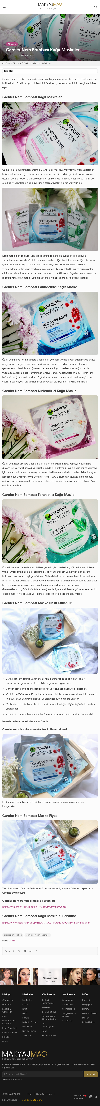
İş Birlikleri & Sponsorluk (32, 1100)
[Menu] (4, 7)
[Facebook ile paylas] (14, 951)
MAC (24, 1013)
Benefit (25, 1017)
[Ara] (96, 7)
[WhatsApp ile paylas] (30, 951)
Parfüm (85, 1008)
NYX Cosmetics (29, 1031)
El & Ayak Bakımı (89, 1013)
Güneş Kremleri (49, 1035)
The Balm (26, 1035)
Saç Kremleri (67, 1004)
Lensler (85, 1017)
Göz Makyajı (7, 1000)
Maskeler (46, 1007)
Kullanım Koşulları (10, 1100)
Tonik (44, 1031)
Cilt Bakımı (48, 994)
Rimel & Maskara (9, 1028)
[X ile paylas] (19, 951)
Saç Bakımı (68, 994)
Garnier (12, 940)
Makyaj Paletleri (89, 1022)
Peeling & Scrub (49, 1012)
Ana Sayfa (6, 63)
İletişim (29, 1094)
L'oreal (25, 1004)
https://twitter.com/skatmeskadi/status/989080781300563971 (35, 906)
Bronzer (5, 1036)
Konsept (86, 1000)
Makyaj (6, 994)
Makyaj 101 (87, 1004)
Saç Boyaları (67, 1020)
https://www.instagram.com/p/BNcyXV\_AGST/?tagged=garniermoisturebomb (46, 922)
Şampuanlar (67, 1000)
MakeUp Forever (30, 1022)
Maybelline (27, 1000)
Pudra (5, 1041)
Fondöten (6, 1004)
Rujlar (4, 1016)
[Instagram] (90, 1096)
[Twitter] (96, 1096)
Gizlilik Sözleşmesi (44, 1094)
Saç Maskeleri (68, 1008)
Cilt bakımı (12, 44)
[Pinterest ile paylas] (25, 951)
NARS (24, 1008)
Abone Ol (90, 1074)
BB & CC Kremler (9, 1032)
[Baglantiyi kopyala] (36, 951)
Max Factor (27, 1026)
